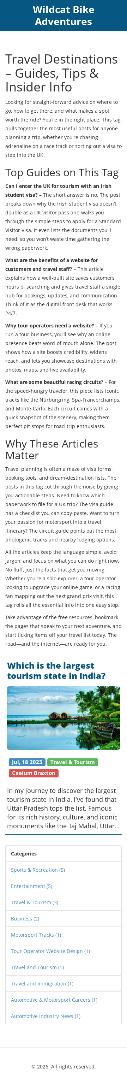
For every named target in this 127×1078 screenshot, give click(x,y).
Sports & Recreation (38, 869)
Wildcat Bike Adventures (64, 15)
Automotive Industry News (45, 1016)
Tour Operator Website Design (50, 951)
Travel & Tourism (34, 902)
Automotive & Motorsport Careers (54, 999)
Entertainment (31, 886)
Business (25, 918)
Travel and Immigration (42, 983)
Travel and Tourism (37, 967)
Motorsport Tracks (36, 934)
